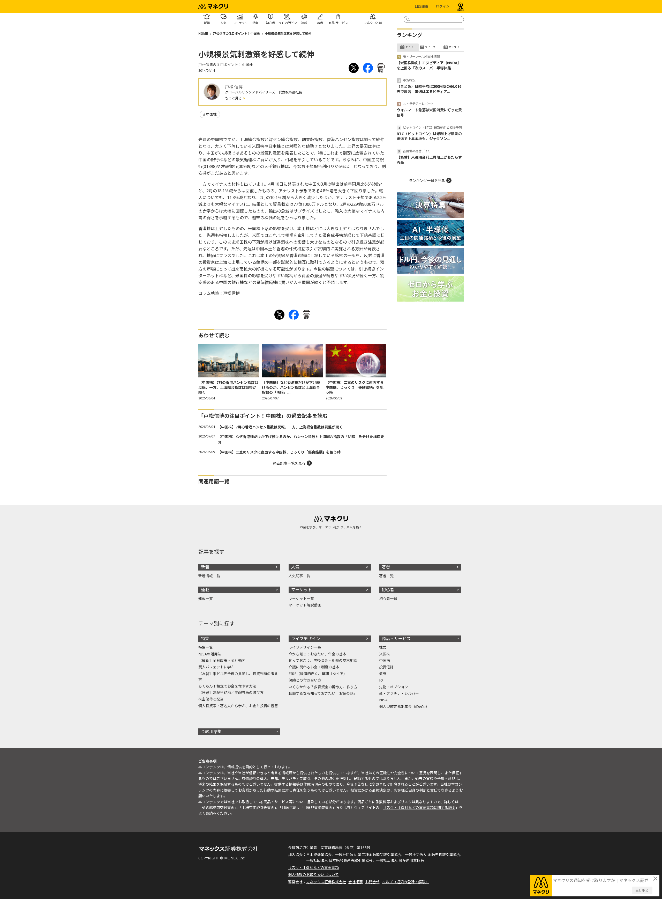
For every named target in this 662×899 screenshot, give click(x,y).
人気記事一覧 (299, 575)
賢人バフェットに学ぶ (216, 666)
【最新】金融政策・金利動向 (221, 660)
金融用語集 (211, 731)
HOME (203, 33)
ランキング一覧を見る (427, 180)
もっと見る (234, 98)
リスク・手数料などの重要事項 (313, 867)
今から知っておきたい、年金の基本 (317, 654)
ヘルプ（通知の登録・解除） (405, 881)
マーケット (301, 590)
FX (381, 680)
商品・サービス (396, 638)
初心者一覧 (388, 598)
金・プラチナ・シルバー (399, 693)
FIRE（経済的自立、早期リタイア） (318, 673)
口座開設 (421, 6)
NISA (383, 699)
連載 (205, 590)
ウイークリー (432, 47)
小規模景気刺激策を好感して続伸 (288, 33)
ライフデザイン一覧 (305, 647)
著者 (386, 567)
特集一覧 (205, 647)
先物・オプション (393, 686)
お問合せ (372, 881)
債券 (382, 673)
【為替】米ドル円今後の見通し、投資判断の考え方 (238, 676)
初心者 (388, 590)
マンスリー (455, 47)
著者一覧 (386, 575)
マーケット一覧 (301, 598)
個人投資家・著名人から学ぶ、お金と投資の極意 (238, 705)
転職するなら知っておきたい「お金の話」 (323, 693)
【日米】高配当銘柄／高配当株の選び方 (231, 692)
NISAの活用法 (209, 654)
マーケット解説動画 (305, 605)
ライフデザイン (305, 638)
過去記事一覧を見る (289, 463)
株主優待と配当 (211, 699)
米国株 (384, 654)
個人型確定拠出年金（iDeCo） (404, 706)
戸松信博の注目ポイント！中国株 (236, 33)
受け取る (642, 890)
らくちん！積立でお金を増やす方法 (227, 686)
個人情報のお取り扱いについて (313, 874)
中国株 (211, 114)
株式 (382, 647)
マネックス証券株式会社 (326, 881)
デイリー (410, 47)
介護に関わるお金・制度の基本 (314, 666)
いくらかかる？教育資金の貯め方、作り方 (323, 686)
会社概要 (355, 881)
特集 (205, 638)
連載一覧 (205, 598)
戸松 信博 (234, 87)
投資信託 (386, 666)
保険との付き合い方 (305, 680)
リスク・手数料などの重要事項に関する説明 (419, 807)
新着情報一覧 (209, 575)
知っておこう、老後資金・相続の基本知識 (323, 660)
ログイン (442, 6)
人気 (295, 567)
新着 (205, 567)
